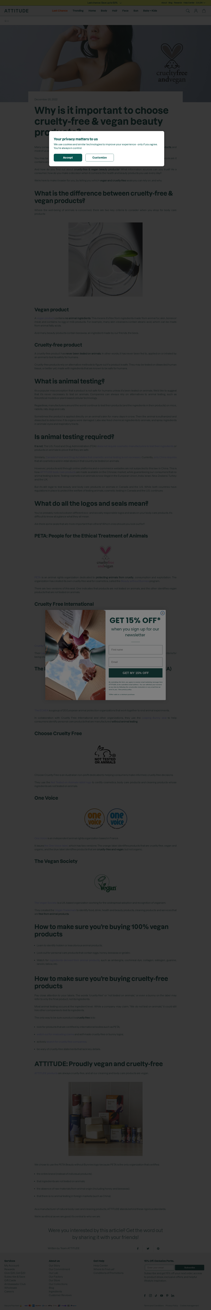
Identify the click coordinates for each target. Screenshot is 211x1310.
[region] (106, 148)
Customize (99, 157)
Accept (68, 157)
